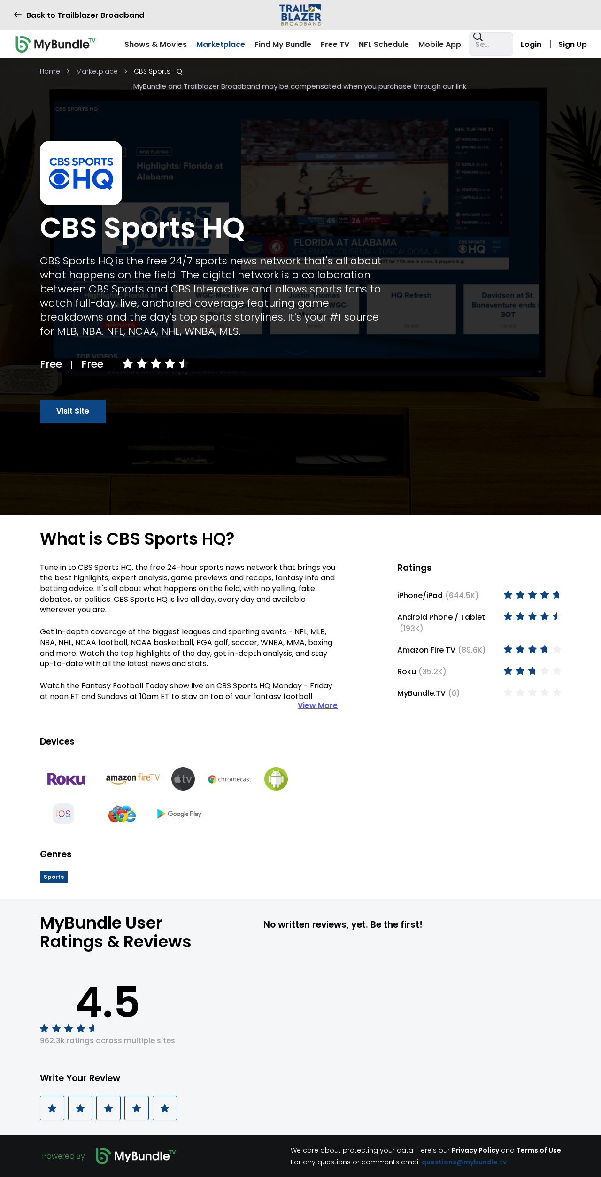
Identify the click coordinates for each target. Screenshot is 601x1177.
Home (50, 71)
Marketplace (220, 44)
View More (318, 705)
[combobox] (491, 44)
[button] (54, 877)
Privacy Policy (475, 1150)
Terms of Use (538, 1150)
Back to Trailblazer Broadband (85, 15)
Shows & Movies (155, 44)
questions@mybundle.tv (464, 1161)
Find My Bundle (282, 44)
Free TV (335, 44)
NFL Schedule (384, 44)
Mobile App (439, 44)
